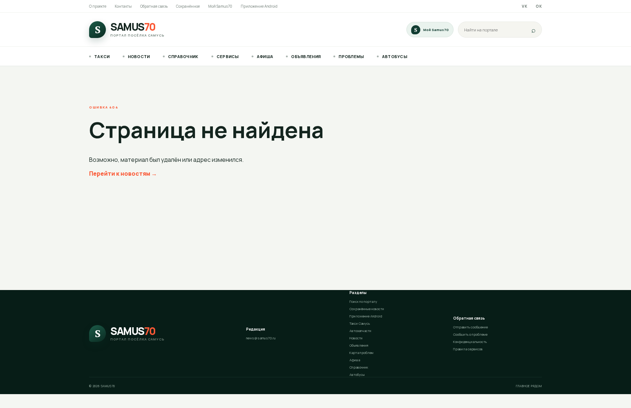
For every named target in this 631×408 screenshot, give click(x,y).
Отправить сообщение (470, 327)
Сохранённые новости (366, 308)
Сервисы (228, 56)
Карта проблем (361, 352)
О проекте (97, 6)
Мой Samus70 (220, 6)
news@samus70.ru (261, 338)
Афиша (265, 56)
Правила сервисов (468, 349)
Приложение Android (259, 6)
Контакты (123, 6)
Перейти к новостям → (123, 173)
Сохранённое (188, 6)
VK (524, 6)
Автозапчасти (360, 330)
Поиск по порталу (363, 301)
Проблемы (351, 56)
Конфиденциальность (470, 341)
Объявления (306, 56)
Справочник (183, 56)
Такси (102, 56)
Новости (139, 56)
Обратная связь (154, 6)
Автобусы (394, 56)
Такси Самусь (359, 323)
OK (539, 6)
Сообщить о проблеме (470, 334)
